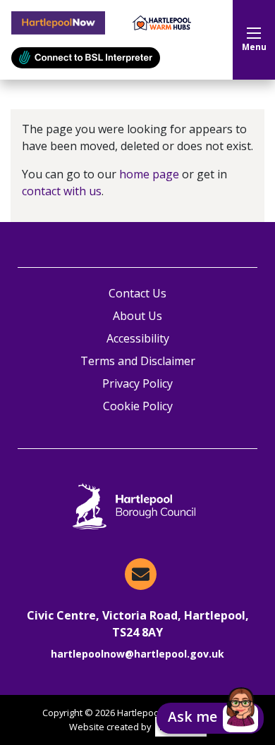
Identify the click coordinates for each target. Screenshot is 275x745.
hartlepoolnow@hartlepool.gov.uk (137, 653)
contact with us (62, 191)
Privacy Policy (137, 383)
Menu (254, 47)
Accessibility (137, 338)
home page (149, 174)
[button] (210, 718)
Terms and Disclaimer (137, 361)
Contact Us (137, 293)
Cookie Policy (138, 406)
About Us (137, 316)
